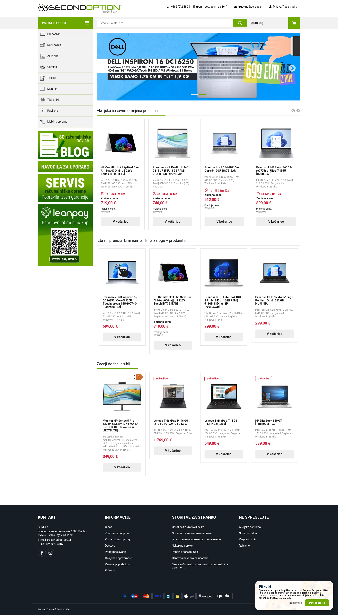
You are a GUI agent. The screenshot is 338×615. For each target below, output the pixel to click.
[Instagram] (50, 553)
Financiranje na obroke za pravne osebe (196, 539)
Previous (102, 67)
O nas (108, 527)
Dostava (110, 545)
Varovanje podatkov (117, 564)
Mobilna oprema (57, 121)
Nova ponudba (248, 533)
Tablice (51, 77)
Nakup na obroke (182, 545)
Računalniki (54, 45)
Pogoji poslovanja (116, 551)
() (257, 23)
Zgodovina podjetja (117, 533)
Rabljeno (52, 110)
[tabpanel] (198, 66)
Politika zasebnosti (280, 598)
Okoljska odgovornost (118, 558)
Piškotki (110, 570)
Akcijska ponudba (250, 527)
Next (290, 67)
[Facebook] (42, 553)
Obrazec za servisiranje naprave (192, 533)
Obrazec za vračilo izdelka (188, 527)
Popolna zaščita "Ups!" (186, 551)
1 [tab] (193, 96)
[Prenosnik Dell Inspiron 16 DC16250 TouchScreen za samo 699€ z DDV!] (198, 66)
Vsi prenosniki (247, 539)
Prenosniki (53, 34)
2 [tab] (201, 96)
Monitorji (52, 88)
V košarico (121, 221)
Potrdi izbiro (317, 602)
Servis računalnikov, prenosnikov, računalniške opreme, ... (200, 566)
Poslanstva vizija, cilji (117, 539)
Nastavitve (295, 602)
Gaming (52, 66)
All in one (52, 55)
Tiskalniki (53, 99)
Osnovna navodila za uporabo (190, 558)
